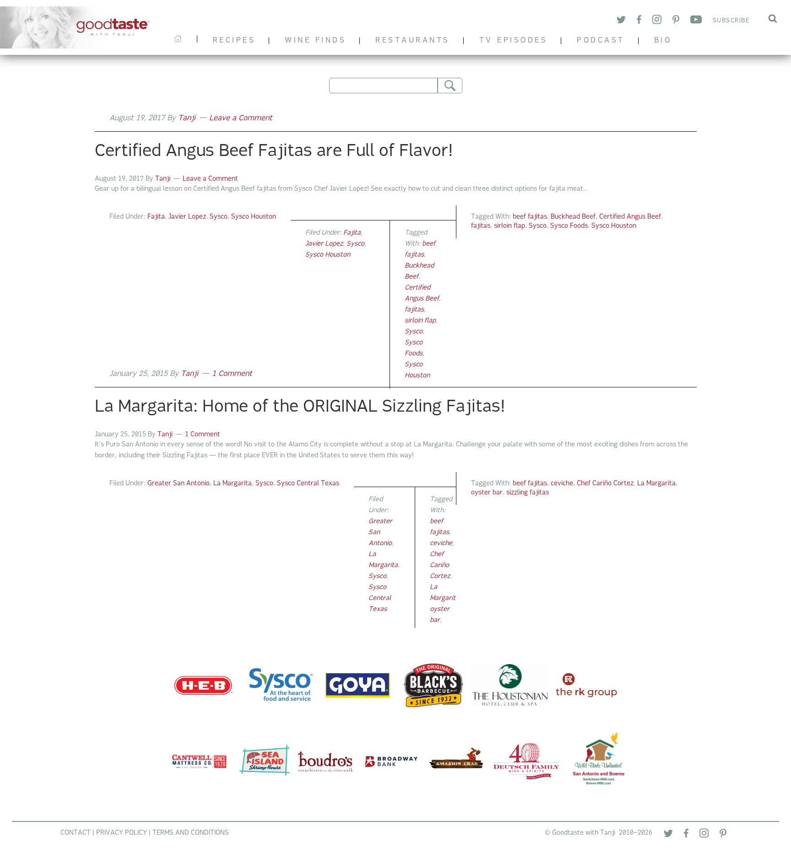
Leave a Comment (240, 118)
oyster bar (487, 492)
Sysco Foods (569, 226)
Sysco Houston (253, 217)
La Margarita (232, 483)
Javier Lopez (187, 217)
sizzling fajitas (527, 492)
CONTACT (75, 833)
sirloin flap (509, 226)
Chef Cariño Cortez (605, 483)
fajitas (480, 226)
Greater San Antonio (178, 483)
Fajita (156, 217)
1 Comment (232, 374)
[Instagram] (657, 21)
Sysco (219, 217)
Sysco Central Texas (308, 483)
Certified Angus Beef (630, 217)
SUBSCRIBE (731, 21)
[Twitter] (621, 21)
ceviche (562, 483)
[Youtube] (696, 21)
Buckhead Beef (573, 217)
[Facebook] (639, 21)
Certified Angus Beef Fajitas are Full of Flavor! (274, 152)
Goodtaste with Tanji (79, 27)
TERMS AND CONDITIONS (190, 833)
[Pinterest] (676, 21)
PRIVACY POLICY (121, 833)
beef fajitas (530, 217)
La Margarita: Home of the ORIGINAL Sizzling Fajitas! (300, 407)
